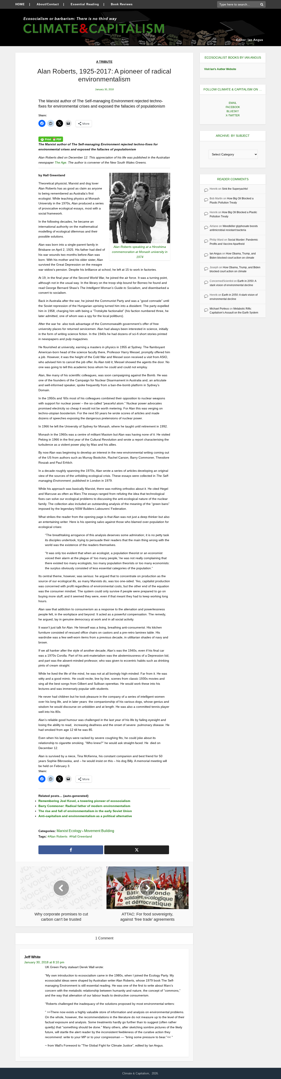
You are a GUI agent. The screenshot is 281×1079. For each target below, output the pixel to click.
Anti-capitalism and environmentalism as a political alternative (85, 816)
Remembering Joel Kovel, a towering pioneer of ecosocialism (84, 801)
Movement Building (99, 831)
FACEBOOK (233, 107)
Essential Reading (85, 4)
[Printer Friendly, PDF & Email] (50, 139)
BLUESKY (233, 111)
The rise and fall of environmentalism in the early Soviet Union (85, 811)
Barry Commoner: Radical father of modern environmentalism (84, 806)
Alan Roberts (58, 836)
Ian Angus (216, 253)
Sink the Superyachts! (235, 188)
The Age (60, 162)
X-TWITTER (233, 115)
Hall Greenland (81, 836)
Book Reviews (122, 4)
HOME (20, 4)
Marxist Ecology (69, 831)
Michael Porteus (219, 308)
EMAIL (233, 102)
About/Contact (48, 4)
